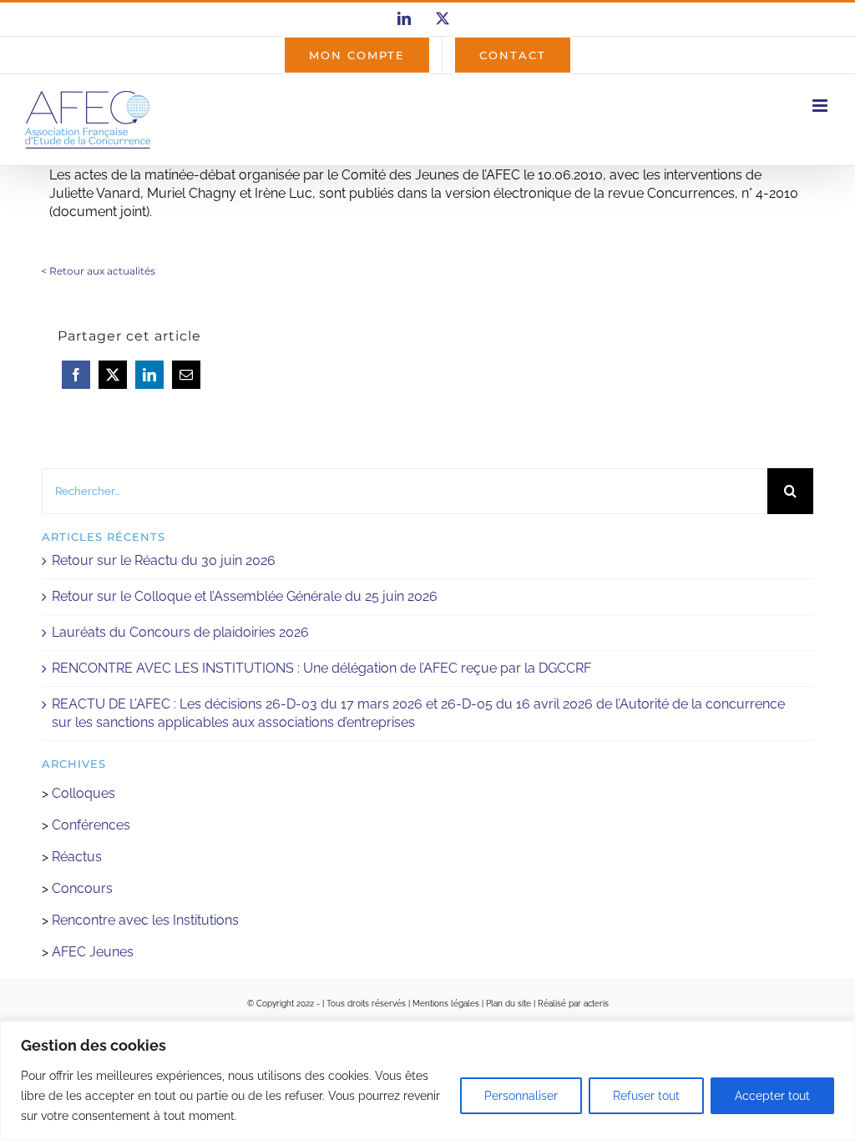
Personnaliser (521, 1095)
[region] (427, 1080)
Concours (82, 888)
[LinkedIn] (149, 374)
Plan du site (508, 1003)
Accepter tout (772, 1095)
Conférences (91, 825)
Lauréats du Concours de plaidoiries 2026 (180, 632)
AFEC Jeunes (91, 952)
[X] (112, 374)
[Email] (186, 374)
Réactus (77, 857)
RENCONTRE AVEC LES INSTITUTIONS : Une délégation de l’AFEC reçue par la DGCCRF (321, 668)
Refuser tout (646, 1095)
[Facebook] (76, 374)
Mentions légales (445, 1003)
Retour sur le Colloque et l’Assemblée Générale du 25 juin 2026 (245, 596)
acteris (596, 1003)
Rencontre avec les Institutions (145, 920)
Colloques (83, 793)
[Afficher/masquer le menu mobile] (821, 105)
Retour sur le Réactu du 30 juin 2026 (164, 560)
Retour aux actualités (102, 271)
